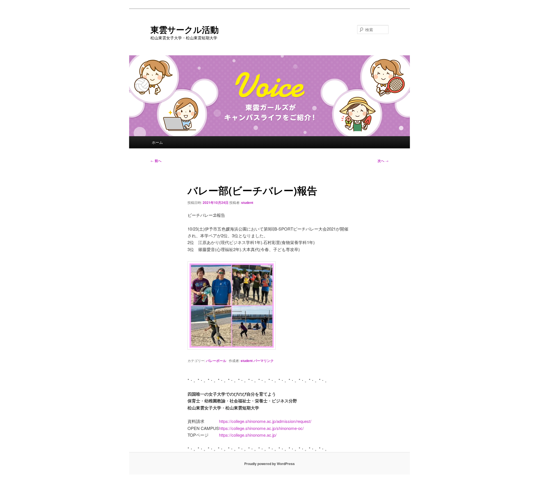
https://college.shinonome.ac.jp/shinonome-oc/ (261, 428)
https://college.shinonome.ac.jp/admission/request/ (265, 421)
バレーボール (216, 360)
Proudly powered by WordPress (269, 463)
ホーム (157, 142)
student (247, 202)
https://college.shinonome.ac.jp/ (248, 435)
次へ (383, 160)
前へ (155, 160)
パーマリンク (263, 360)
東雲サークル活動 (184, 29)
